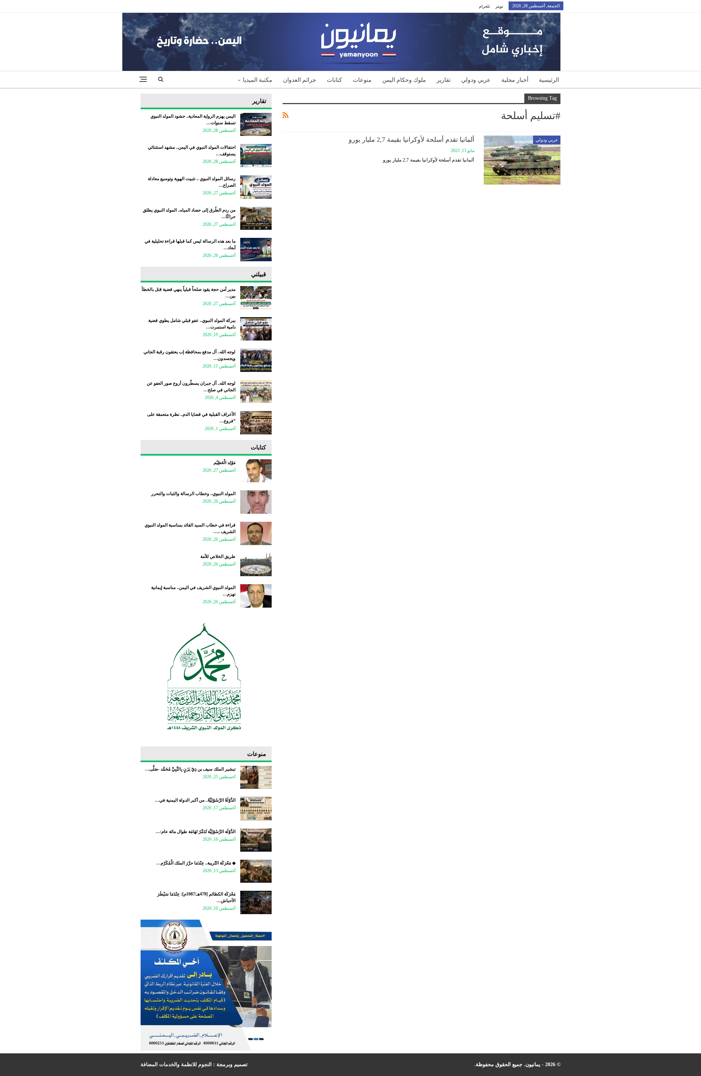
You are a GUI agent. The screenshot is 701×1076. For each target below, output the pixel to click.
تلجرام (484, 6)
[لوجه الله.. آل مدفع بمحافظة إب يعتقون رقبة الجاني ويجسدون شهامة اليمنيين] (256, 360)
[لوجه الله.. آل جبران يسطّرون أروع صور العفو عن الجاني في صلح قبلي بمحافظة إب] (256, 391)
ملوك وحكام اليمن (404, 80)
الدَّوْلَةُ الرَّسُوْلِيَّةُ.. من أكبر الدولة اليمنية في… (195, 800)
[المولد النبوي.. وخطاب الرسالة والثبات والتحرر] (256, 502)
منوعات (362, 80)
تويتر (499, 6)
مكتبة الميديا (257, 80)
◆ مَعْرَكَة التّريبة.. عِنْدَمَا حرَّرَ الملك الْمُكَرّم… (195, 863)
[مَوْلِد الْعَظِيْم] (256, 471)
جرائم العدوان (299, 80)
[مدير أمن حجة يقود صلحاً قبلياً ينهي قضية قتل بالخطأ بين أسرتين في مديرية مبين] (256, 297)
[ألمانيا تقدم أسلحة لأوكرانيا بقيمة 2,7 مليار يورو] (522, 160)
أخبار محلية (514, 80)
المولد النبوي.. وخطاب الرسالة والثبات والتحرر (193, 493)
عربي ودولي (476, 80)
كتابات (334, 80)
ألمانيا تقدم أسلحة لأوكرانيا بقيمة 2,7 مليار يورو (411, 139)
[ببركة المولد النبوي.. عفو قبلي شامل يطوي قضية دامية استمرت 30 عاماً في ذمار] (256, 329)
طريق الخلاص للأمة (217, 556)
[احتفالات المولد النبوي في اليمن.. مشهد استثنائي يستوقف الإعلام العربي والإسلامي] (256, 155)
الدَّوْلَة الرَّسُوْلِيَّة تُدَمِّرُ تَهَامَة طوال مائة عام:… (195, 831)
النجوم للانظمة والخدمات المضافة (176, 1064)
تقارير (444, 80)
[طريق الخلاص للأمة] (256, 565)
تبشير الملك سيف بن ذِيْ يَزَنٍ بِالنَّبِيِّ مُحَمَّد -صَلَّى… (190, 769)
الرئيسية (549, 80)
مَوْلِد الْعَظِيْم (224, 462)
